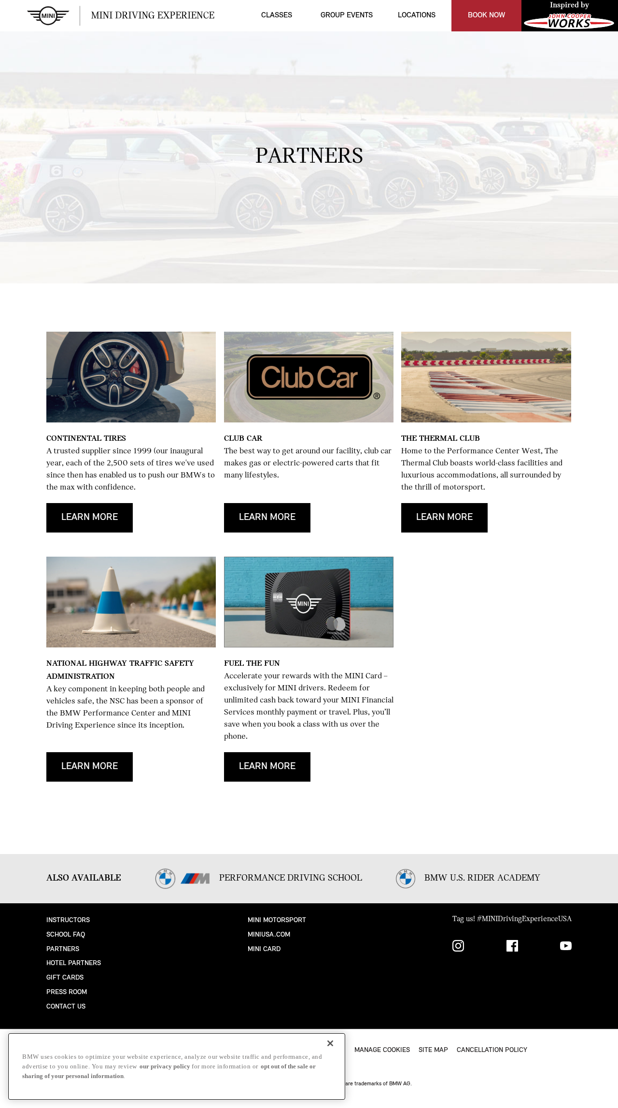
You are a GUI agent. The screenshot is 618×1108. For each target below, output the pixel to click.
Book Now (486, 15)
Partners (62, 949)
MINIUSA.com (269, 935)
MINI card (264, 949)
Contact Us (65, 1006)
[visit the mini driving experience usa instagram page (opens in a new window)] (458, 947)
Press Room (66, 992)
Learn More (89, 517)
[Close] (330, 1043)
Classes (276, 15)
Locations (416, 15)
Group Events (347, 15)
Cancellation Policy (492, 1050)
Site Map (433, 1050)
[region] (177, 1066)
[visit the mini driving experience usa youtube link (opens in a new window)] (566, 947)
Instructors (68, 920)
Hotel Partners (73, 963)
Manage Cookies (382, 1050)
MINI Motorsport (277, 920)
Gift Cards (65, 978)
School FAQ (65, 935)
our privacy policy (165, 1066)
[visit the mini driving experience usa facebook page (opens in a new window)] (512, 947)
